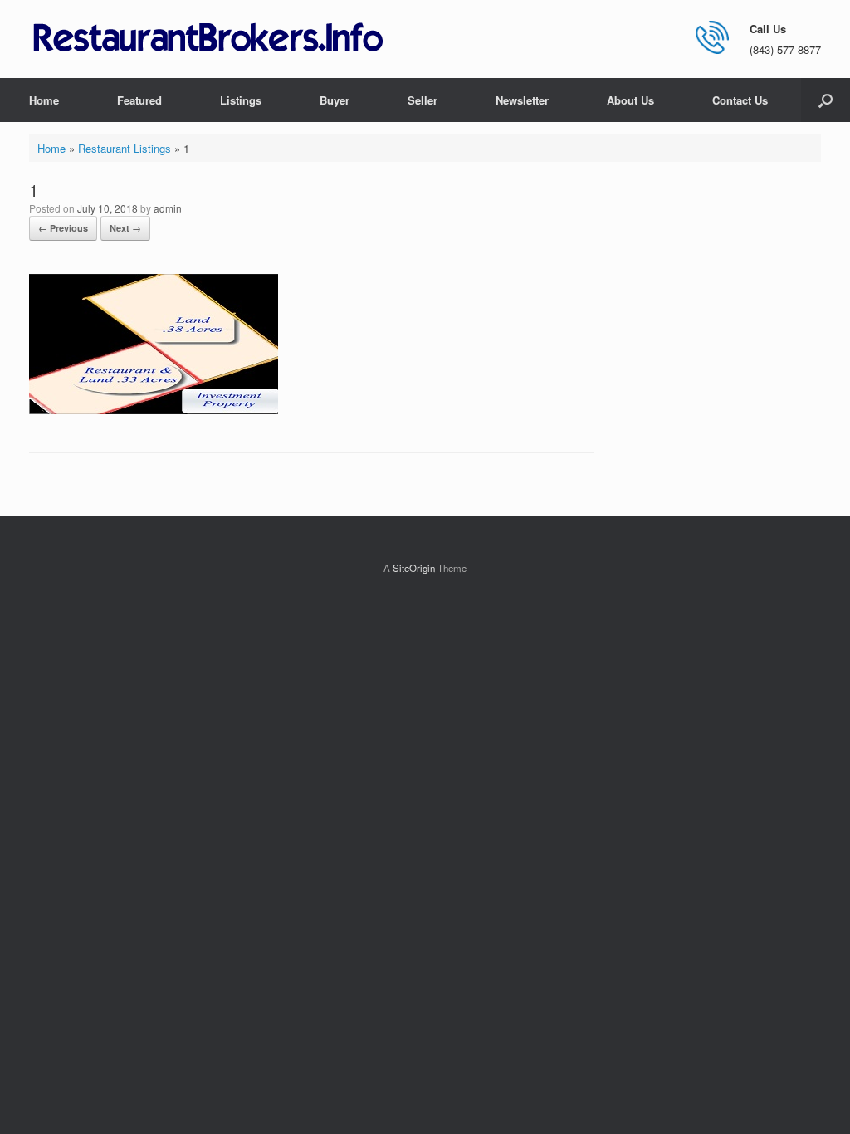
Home (44, 100)
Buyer (334, 100)
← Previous (63, 228)
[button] (825, 100)
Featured (139, 100)
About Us (630, 100)
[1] (153, 410)
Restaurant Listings (124, 148)
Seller (422, 100)
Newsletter (522, 100)
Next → (125, 228)
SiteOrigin (414, 567)
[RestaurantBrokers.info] (208, 38)
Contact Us (740, 100)
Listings (240, 100)
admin (168, 208)
